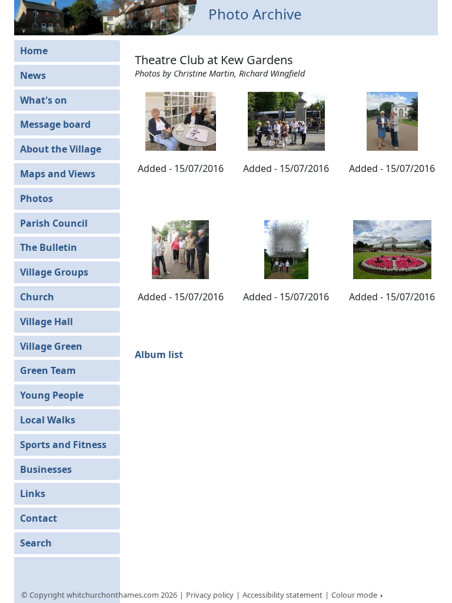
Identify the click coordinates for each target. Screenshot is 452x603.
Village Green (51, 346)
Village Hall (46, 321)
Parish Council (54, 223)
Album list (159, 354)
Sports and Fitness (63, 444)
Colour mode (355, 594)
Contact (38, 518)
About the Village (60, 149)
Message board (55, 124)
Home (34, 50)
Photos (36, 198)
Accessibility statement (282, 594)
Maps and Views (57, 173)
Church (37, 296)
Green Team (48, 370)
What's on (43, 100)
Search (36, 542)
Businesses (46, 469)
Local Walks (47, 419)
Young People (52, 395)
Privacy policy (210, 594)
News (33, 75)
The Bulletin (48, 247)
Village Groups (54, 272)
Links (32, 493)
